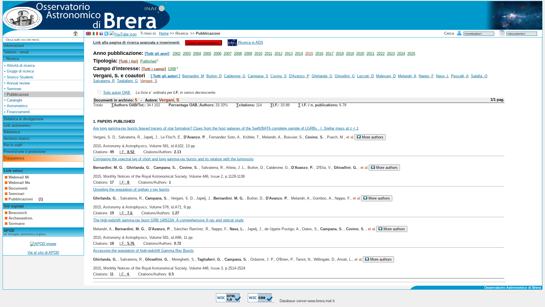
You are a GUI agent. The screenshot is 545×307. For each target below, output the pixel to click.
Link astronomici (17, 125)
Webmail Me (19, 183)
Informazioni (14, 45)
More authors (372, 137)
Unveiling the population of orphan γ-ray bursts (131, 189)
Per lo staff (13, 145)
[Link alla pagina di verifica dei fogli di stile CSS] (261, 301)
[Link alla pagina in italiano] (95, 34)
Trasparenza (14, 158)
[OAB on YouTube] (123, 34)
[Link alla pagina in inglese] (88, 34)
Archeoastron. (21, 218)
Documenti (18, 188)
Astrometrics (17, 106)
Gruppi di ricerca (20, 71)
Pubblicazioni (21, 199)
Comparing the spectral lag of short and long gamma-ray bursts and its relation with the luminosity (173, 159)
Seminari (14, 89)
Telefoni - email (16, 52)
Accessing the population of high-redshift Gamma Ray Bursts (143, 250)
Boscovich (18, 213)
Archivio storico (16, 138)
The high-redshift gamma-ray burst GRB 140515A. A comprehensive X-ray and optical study (168, 220)
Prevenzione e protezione (24, 152)
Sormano (17, 223)
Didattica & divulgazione (23, 119)
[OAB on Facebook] (101, 34)
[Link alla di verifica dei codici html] (228, 301)
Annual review (18, 83)
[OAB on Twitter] (106, 34)
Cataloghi (14, 100)
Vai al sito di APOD (43, 252)
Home (164, 33)
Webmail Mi (19, 177)
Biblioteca (12, 132)
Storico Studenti (20, 77)
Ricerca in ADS (250, 42)
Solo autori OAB (117, 92)
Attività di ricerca (21, 65)
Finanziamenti (18, 112)
